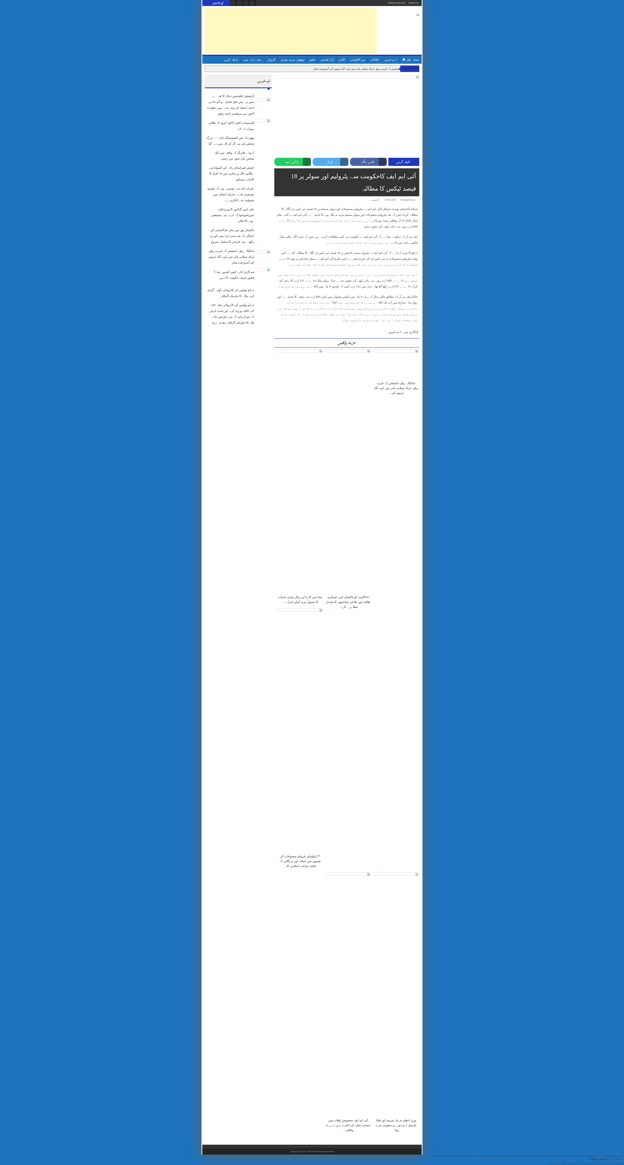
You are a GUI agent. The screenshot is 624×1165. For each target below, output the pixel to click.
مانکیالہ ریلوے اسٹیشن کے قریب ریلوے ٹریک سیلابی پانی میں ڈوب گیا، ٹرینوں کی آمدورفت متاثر (364, 68)
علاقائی (374, 59)
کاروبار (271, 59)
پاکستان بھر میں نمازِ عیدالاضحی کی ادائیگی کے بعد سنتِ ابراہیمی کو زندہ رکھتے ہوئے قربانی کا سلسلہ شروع (231, 235)
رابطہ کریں (231, 59)
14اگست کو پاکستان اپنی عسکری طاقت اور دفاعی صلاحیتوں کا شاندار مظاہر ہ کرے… (348, 601)
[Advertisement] (291, 30)
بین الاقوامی (357, 59)
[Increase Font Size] (281, 200)
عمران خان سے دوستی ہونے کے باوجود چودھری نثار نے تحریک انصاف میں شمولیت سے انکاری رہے (230, 194)
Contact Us (413, 3)
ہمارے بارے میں (252, 59)
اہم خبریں (390, 59)
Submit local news (396, 3)
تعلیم (312, 59)
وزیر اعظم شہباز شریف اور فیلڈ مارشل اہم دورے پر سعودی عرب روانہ (396, 1125)
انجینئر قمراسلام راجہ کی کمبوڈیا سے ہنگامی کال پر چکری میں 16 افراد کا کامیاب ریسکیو (231, 173)
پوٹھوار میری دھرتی (292, 59)
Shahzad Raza (407, 199)
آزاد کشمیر (327, 59)
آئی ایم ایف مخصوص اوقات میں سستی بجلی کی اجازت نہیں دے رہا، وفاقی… (348, 1125)
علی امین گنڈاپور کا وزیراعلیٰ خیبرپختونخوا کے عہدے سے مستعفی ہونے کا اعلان (232, 215)
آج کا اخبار (217, 3)
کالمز (342, 59)
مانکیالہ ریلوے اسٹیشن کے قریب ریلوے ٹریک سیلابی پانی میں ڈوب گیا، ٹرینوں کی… (396, 388)
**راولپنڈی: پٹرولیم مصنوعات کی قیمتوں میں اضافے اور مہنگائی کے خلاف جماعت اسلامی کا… (300, 861)
